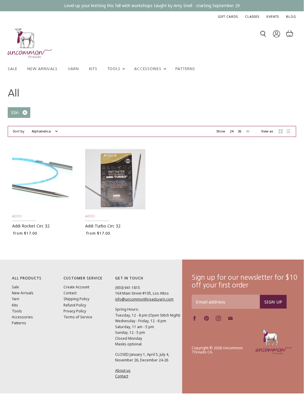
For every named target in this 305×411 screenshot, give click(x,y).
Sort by (18, 131)
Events (272, 16)
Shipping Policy (76, 298)
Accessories (148, 69)
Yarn (73, 69)
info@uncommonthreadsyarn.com (144, 299)
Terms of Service (77, 317)
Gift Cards (228, 16)
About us (123, 370)
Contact (70, 292)
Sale (12, 69)
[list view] (288, 131)
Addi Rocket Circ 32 (31, 226)
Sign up (273, 302)
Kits (93, 69)
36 (239, 131)
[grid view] (281, 131)
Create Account (76, 287)
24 (231, 131)
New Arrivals (42, 69)
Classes (252, 16)
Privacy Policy (74, 311)
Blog (291, 16)
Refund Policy (74, 305)
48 (247, 131)
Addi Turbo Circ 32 (102, 226)
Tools (114, 69)
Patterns (185, 69)
